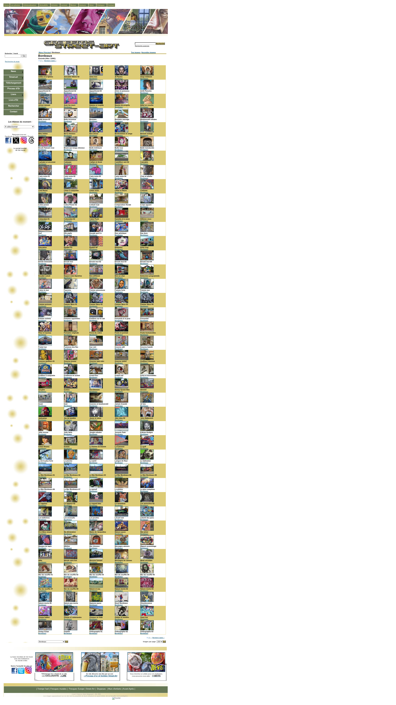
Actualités (45, 5)
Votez (92, 5)
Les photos (16, 5)
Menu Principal (45, 52)
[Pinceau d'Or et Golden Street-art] (100, 671)
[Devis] (146, 671)
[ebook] (54, 671)
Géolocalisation (31, 5)
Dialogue (102, 5)
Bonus (74, 5)
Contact (111, 5)
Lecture (65, 5)
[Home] (86, 33)
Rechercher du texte (12, 61)
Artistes (55, 5)
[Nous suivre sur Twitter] (16, 143)
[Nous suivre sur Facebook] (8, 143)
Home (6, 5)
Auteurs (83, 5)
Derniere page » (50, 61)
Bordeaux (42, 78)
